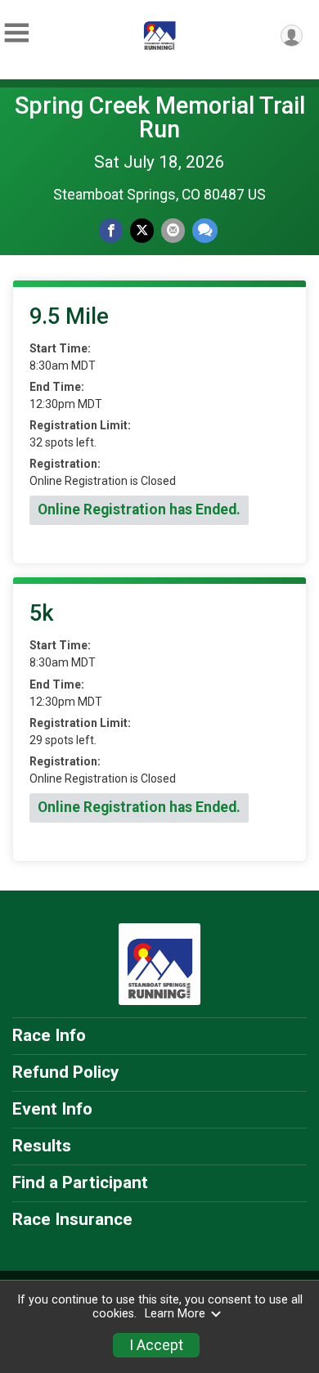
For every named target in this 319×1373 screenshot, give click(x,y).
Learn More (175, 1314)
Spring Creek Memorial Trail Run (160, 117)
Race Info (49, 1035)
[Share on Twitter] (142, 230)
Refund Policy (65, 1072)
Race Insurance (72, 1219)
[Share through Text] (205, 230)
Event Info (52, 1109)
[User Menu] (292, 36)
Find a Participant (80, 1182)
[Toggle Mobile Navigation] (16, 33)
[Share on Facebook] (111, 230)
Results (41, 1145)
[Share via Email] (173, 230)
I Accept (156, 1345)
